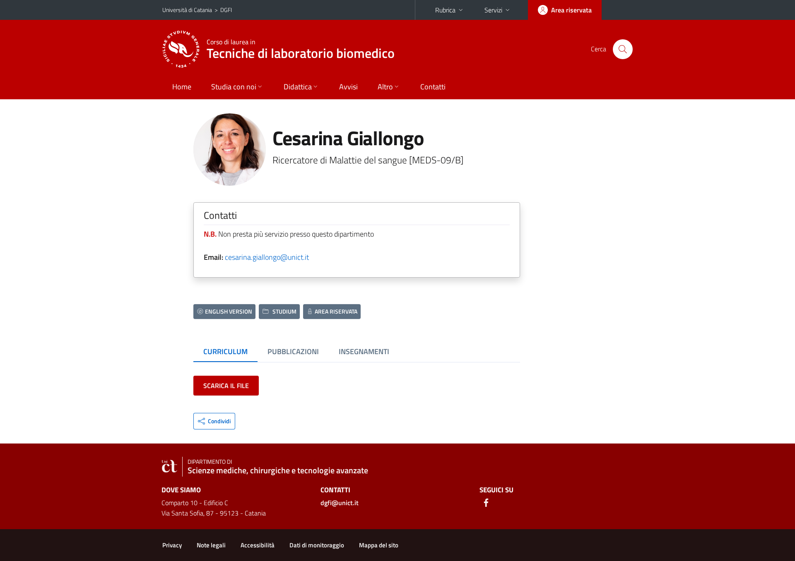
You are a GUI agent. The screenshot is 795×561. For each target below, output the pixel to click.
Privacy (172, 545)
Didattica (298, 86)
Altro (385, 86)
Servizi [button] (493, 10)
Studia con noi (233, 86)
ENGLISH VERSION (228, 311)
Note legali (211, 545)
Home (181, 86)
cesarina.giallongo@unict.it (267, 257)
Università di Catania (187, 9)
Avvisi (348, 86)
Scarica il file (226, 386)
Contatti (433, 86)
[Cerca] (623, 49)
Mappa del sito (378, 545)
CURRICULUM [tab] (225, 351)
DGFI (226, 9)
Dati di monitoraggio (316, 545)
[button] (214, 421)
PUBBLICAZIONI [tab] (293, 351)
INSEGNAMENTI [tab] (364, 351)
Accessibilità (258, 545)
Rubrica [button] (445, 10)
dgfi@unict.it (339, 503)
